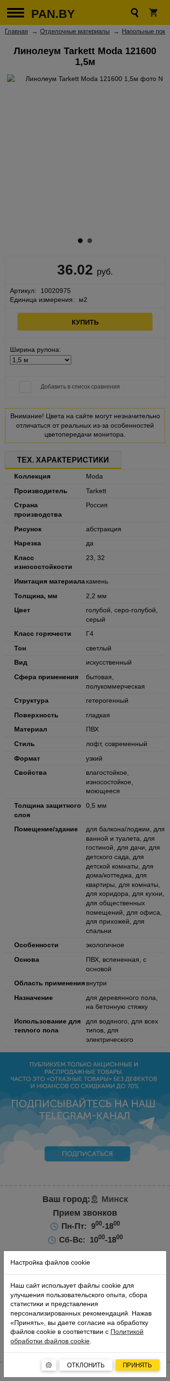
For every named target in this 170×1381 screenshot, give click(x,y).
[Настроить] (49, 1365)
